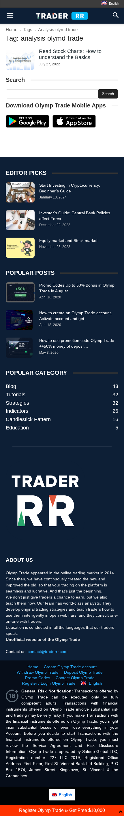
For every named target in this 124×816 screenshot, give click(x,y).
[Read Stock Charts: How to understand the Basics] (20, 60)
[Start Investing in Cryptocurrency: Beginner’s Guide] (20, 192)
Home (11, 29)
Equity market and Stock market (68, 240)
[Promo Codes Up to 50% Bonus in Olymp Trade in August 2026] (20, 292)
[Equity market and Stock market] (20, 248)
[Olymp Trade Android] (27, 126)
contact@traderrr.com (47, 651)
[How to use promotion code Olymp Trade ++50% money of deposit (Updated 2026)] (19, 348)
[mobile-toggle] (10, 16)
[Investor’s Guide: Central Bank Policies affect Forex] (20, 220)
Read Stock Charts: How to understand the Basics (70, 54)
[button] (116, 16)
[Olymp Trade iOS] (74, 126)
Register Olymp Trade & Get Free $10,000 (62, 810)
